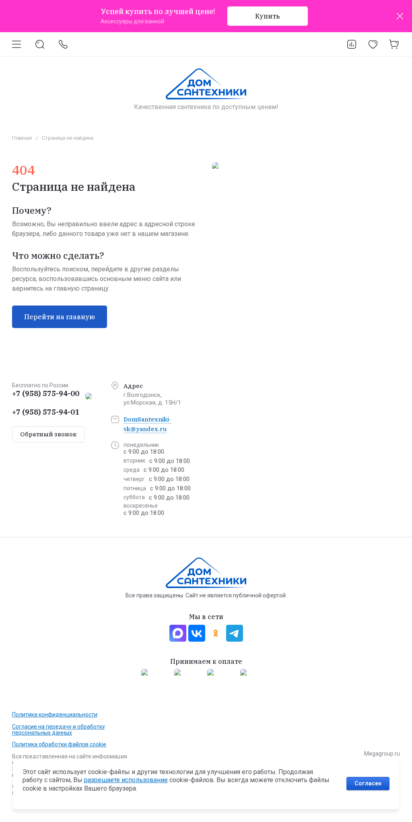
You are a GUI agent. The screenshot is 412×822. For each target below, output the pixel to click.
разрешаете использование (126, 780)
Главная (22, 138)
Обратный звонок (48, 434)
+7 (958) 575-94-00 (45, 393)
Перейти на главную (59, 317)
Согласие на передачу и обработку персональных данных (58, 729)
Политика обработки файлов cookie (59, 744)
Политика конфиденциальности (54, 714)
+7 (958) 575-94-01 (45, 412)
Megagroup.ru (382, 753)
